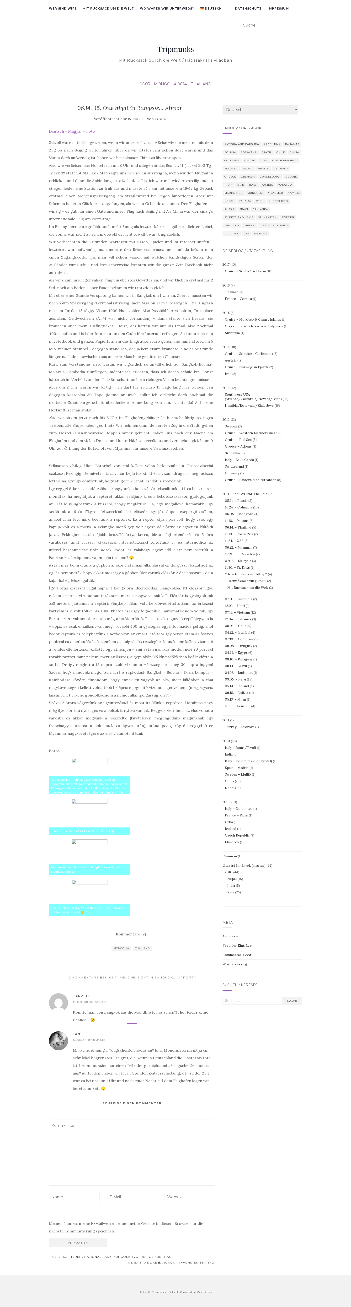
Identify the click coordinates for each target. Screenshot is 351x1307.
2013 (226, 388)
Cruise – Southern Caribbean (248, 353)
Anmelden (230, 936)
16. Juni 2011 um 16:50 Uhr (89, 1002)
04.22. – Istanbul (237, 632)
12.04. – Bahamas (238, 619)
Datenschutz (248, 8)
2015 (226, 313)
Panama (245, 201)
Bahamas (292, 144)
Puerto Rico (278, 201)
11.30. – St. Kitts (237, 567)
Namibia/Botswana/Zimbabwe (249, 405)
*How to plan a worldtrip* (246, 574)
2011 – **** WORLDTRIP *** (245, 494)
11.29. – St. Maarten (240, 554)
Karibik (267, 184)
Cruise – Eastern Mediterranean (250, 480)
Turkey (249, 225)
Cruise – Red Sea (238, 439)
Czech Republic (285, 160)
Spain (243, 209)
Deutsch (56, 131)
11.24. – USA (234, 541)
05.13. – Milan (235, 699)
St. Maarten (267, 217)
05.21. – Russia (236, 500)
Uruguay (231, 233)
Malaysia (285, 184)
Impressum (278, 8)
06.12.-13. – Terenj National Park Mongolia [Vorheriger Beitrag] (112, 1256)
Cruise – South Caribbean (245, 271)
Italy (253, 184)
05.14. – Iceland (237, 686)
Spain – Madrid (237, 768)
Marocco (232, 842)
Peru (260, 201)
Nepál (232, 879)
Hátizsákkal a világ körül (246, 581)
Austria (230, 360)
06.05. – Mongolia (239, 514)
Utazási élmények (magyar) (244, 865)
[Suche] (299, 25)
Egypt (248, 168)
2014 (226, 347)
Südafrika (232, 333)
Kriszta (160, 119)
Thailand (142, 948)
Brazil (266, 152)
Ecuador (231, 168)
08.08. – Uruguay (238, 646)
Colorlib (173, 1292)
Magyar (75, 131)
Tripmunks (175, 49)
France (263, 168)
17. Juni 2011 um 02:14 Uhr (89, 1040)
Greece (230, 176)
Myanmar (275, 192)
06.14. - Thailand (194, 84)
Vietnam (260, 233)
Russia (229, 209)
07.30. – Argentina (239, 639)
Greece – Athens (238, 446)
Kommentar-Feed (237, 955)
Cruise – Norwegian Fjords (246, 367)
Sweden (288, 217)
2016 (226, 285)
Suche (292, 1000)
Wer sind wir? (63, 8)
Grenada (248, 176)
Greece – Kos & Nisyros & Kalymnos (254, 326)
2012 (226, 419)
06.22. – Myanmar (238, 547)
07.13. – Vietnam (237, 612)
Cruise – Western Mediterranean (251, 433)
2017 (226, 264)
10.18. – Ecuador (237, 706)
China (294, 152)
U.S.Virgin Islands (274, 225)
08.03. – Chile (235, 626)
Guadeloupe (270, 176)
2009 (226, 802)
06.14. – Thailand (238, 527)
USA (246, 233)
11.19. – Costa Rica (239, 534)
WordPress (204, 1292)
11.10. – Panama (237, 520)
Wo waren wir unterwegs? (167, 8)
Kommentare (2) (131, 934)
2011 (226, 720)
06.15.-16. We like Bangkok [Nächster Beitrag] (171, 1262)
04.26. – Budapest (239, 672)
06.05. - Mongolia (158, 84)
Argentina (272, 144)
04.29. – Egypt (236, 652)
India (228, 184)
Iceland (291, 176)
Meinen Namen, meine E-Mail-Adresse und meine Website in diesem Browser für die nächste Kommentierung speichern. (126, 1227)
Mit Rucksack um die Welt (108, 8)
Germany (281, 168)
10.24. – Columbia (238, 507)
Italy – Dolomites (238, 808)
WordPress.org (235, 964)
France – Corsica (238, 299)
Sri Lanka (260, 209)
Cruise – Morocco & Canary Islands (253, 319)
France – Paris (236, 815)
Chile (281, 152)
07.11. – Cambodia (238, 599)
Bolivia (230, 152)
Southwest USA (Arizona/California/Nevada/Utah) (253, 396)
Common (230, 856)
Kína (230, 892)
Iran (240, 184)
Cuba (264, 160)
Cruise (250, 160)
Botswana (249, 152)
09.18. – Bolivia (236, 693)
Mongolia (121, 948)
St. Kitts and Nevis (238, 217)
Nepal (229, 201)
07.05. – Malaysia (238, 561)
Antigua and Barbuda (241, 144)
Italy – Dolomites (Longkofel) (248, 761)
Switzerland (234, 466)
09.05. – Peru (235, 679)
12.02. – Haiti (235, 606)
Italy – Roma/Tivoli (240, 747)
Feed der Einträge (237, 945)
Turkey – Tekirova (239, 727)
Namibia (294, 192)
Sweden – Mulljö (238, 774)
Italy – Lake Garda (239, 460)
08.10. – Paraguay (238, 659)
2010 (226, 741)
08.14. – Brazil (236, 666)
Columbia (232, 160)
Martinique (233, 192)
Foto (90, 131)
